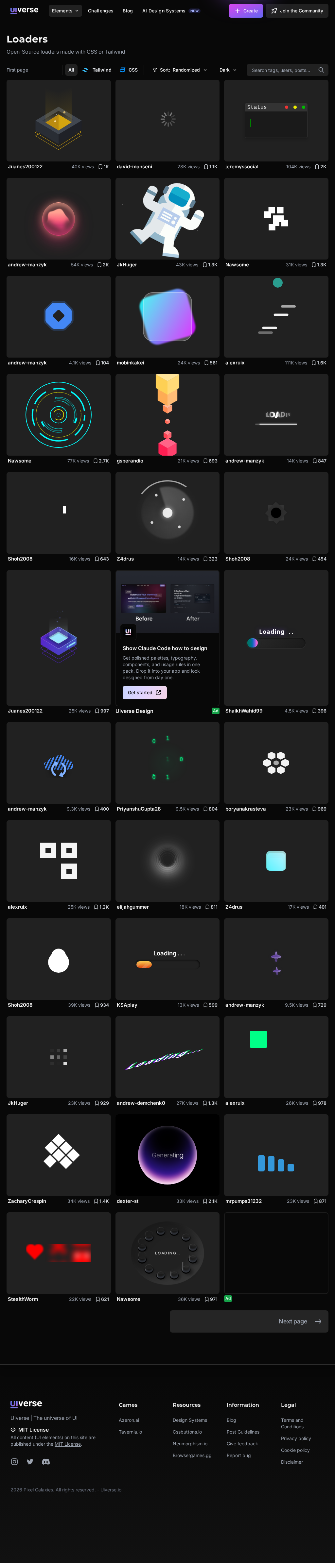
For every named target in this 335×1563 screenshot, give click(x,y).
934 (104, 1005)
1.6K (321, 362)
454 (322, 559)
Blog (128, 10)
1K (106, 166)
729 (322, 1005)
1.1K (213, 166)
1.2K (104, 907)
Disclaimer (292, 1462)
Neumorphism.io (190, 1443)
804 (213, 809)
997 (104, 711)
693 (213, 460)
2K (323, 166)
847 (322, 460)
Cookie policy (295, 1450)
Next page (293, 1321)
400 (104, 809)
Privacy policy (296, 1438)
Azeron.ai (129, 1420)
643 (104, 559)
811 (214, 907)
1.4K (104, 1201)
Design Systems (190, 1420)
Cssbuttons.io (187, 1432)
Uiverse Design (167, 711)
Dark (225, 70)
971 (214, 1299)
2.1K (213, 1201)
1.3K (213, 264)
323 (213, 559)
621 (105, 1299)
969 (322, 809)
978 (322, 1103)
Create (250, 10)
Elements (62, 10)
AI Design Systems (170, 10)
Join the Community (301, 10)
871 (322, 1201)
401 (322, 907)
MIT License (68, 1444)
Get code (93, 152)
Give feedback (242, 1443)
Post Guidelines (243, 1432)
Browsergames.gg (192, 1455)
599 (213, 1005)
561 (214, 362)
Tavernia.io (130, 1432)
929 (104, 1103)
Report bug (239, 1455)
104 (105, 362)
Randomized (180, 70)
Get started (140, 692)
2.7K (104, 460)
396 (322, 711)
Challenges (101, 10)
